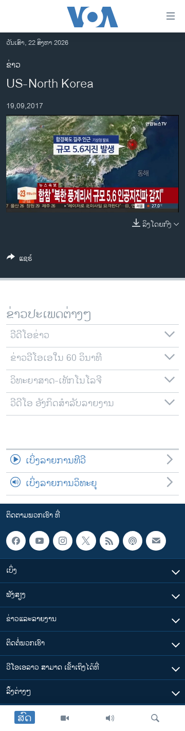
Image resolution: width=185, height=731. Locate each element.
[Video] (64, 718)
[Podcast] (132, 541)
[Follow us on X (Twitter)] (86, 541)
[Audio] (110, 718)
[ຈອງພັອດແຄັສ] (155, 541)
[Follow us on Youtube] (39, 541)
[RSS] (109, 541)
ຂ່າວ (13, 65)
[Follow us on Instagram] (62, 541)
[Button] (19, 260)
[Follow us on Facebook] (16, 541)
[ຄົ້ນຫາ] (155, 718)
